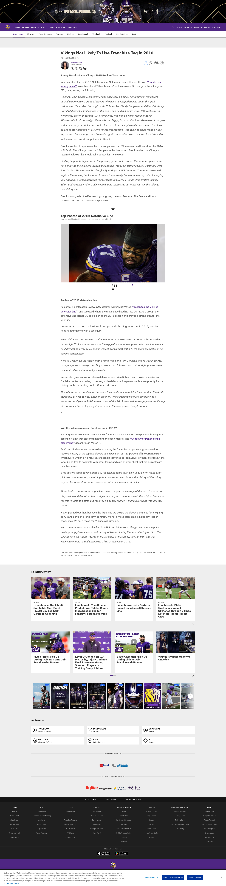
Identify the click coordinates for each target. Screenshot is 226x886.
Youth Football (209, 820)
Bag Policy (124, 816)
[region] (113, 877)
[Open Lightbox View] (113, 259)
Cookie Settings (151, 877)
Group (151, 820)
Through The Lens (96, 816)
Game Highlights (70, 824)
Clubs (151, 837)
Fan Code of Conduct (123, 820)
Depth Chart (14, 816)
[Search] (174, 27)
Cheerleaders (96, 824)
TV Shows (70, 833)
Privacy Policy (13, 883)
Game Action (96, 820)
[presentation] (194, 624)
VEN (70, 816)
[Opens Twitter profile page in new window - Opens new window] (76, 68)
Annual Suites (151, 828)
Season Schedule (180, 811)
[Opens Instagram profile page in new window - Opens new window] (80, 68)
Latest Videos (70, 811)
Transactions (14, 824)
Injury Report (14, 820)
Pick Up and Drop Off (124, 828)
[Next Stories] (190, 696)
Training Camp (180, 820)
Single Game (151, 816)
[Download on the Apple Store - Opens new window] (103, 854)
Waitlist (151, 824)
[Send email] (156, 65)
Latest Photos (96, 811)
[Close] (222, 877)
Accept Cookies (194, 877)
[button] (109, 624)
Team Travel (97, 833)
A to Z (124, 811)
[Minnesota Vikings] (113, 865)
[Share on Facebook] (146, 65)
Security (124, 837)
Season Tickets (151, 811)
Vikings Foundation (209, 816)
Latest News (42, 811)
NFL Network (70, 828)
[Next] (132, 285)
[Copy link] (162, 63)
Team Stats (14, 828)
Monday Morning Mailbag (42, 816)
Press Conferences (70, 820)
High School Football (209, 824)
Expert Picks (42, 828)
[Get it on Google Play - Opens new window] (121, 855)
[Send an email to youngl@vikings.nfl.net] (84, 68)
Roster (14, 811)
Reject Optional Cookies (173, 877)
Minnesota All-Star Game (180, 824)
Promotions (209, 837)
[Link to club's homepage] (7, 27)
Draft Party (180, 828)
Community (209, 811)
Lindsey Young (76, 62)
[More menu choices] (80, 27)
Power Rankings (41, 833)
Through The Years (96, 828)
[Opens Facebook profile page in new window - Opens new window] (72, 68)
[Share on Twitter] (151, 65)
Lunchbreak (42, 820)
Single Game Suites (151, 833)
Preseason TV (70, 837)
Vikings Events (180, 816)
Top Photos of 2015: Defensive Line (87, 216)
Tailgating (123, 841)
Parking (124, 824)
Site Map (209, 841)
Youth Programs (209, 828)
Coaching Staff (14, 833)
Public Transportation (123, 833)
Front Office (14, 837)
